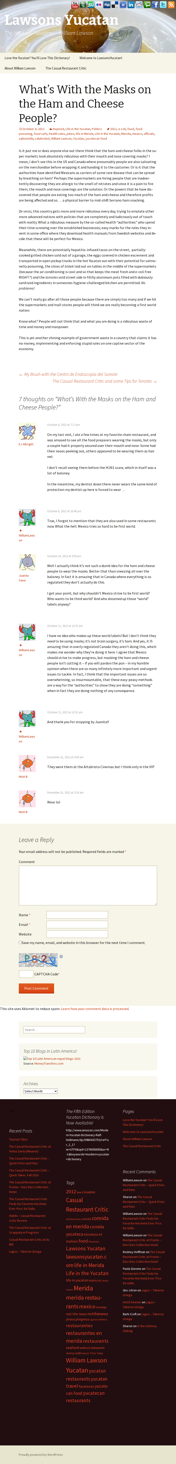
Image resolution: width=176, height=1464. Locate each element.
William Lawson (61, 138)
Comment (27, 861)
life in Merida (84, 134)
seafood (72, 1347)
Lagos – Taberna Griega (25, 1251)
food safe (40, 134)
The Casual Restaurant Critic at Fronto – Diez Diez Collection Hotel (30, 1187)
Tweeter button (163, 4)
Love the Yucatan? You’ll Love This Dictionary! (37, 58)
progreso (82, 1319)
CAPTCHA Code (46, 974)
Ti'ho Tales (96, 1353)
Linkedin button (131, 4)
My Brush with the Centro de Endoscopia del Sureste (68, 374)
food (130, 129)
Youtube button (75, 4)
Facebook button (155, 4)
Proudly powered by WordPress (41, 1455)
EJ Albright (26, 444)
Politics (97, 129)
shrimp (70, 1353)
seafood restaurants (92, 1348)
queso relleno (98, 1319)
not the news (76, 1314)
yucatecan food (96, 138)
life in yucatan (77, 1280)
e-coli (122, 129)
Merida (126, 134)
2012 (113, 129)
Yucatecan (86, 1386)
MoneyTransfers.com (49, 1063)
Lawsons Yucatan (85, 1248)
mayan (69, 1289)
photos (70, 1319)
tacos (85, 1353)
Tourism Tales (18, 1139)
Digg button (107, 4)
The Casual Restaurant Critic (65, 68)
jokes (70, 134)
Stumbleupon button (91, 4)
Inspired (58, 129)
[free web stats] (12, 1111)
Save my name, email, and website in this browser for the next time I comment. (84, 942)
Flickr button (99, 4)
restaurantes (79, 1325)
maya (105, 1280)
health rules (57, 134)
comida (86, 1219)
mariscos (95, 1280)
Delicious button (115, 4)
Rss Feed (171, 4)
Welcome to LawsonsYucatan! (101, 58)
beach (80, 1192)
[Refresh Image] (61, 956)
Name (24, 915)
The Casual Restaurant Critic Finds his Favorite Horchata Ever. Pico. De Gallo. (28, 1204)
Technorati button (147, 4)
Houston (93, 1241)
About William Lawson (20, 68)
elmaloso (91, 1234)
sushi (78, 1353)
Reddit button (139, 4)
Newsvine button (83, 4)
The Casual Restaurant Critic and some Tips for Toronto (104, 381)
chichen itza (73, 1219)
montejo (101, 1307)
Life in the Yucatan (78, 129)
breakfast (89, 1192)
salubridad (42, 138)
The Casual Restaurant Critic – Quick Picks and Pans (144, 1185)
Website (25, 934)
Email (24, 924)
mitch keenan (132, 1302)
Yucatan (78, 138)
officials (149, 134)
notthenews (98, 1313)
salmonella (26, 138)
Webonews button (123, 4)
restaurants (96, 1341)
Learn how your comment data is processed (95, 1008)
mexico (137, 134)
